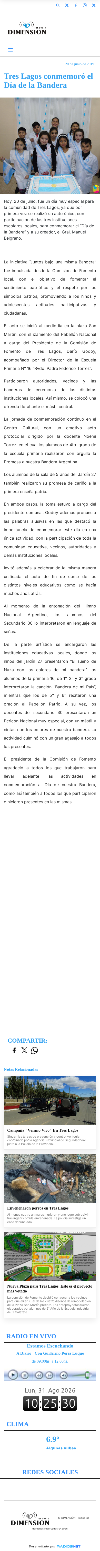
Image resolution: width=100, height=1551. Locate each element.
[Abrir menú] (10, 50)
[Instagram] (84, 5)
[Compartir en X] (24, 1050)
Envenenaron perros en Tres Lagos (37, 1208)
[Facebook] (75, 5)
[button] (57, 5)
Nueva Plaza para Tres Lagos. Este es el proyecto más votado (49, 1288)
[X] (66, 5)
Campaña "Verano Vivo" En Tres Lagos (42, 1130)
